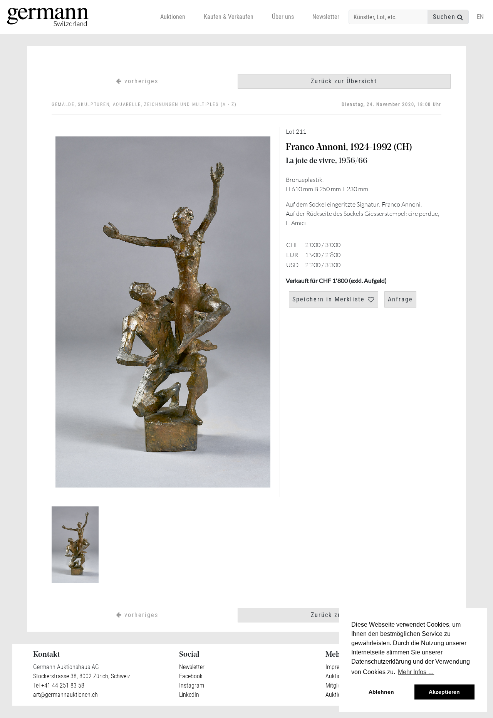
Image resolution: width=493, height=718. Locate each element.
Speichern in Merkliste (328, 299)
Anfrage (400, 299)
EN (480, 16)
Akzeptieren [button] (444, 692)
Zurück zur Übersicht (344, 81)
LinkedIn (189, 694)
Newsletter (325, 16)
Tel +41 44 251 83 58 (58, 685)
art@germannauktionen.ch (65, 694)
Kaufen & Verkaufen (228, 16)
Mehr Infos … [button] (416, 672)
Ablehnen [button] (381, 692)
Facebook (191, 676)
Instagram (191, 685)
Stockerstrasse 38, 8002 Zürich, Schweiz (81, 676)
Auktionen (172, 16)
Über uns (283, 16)
